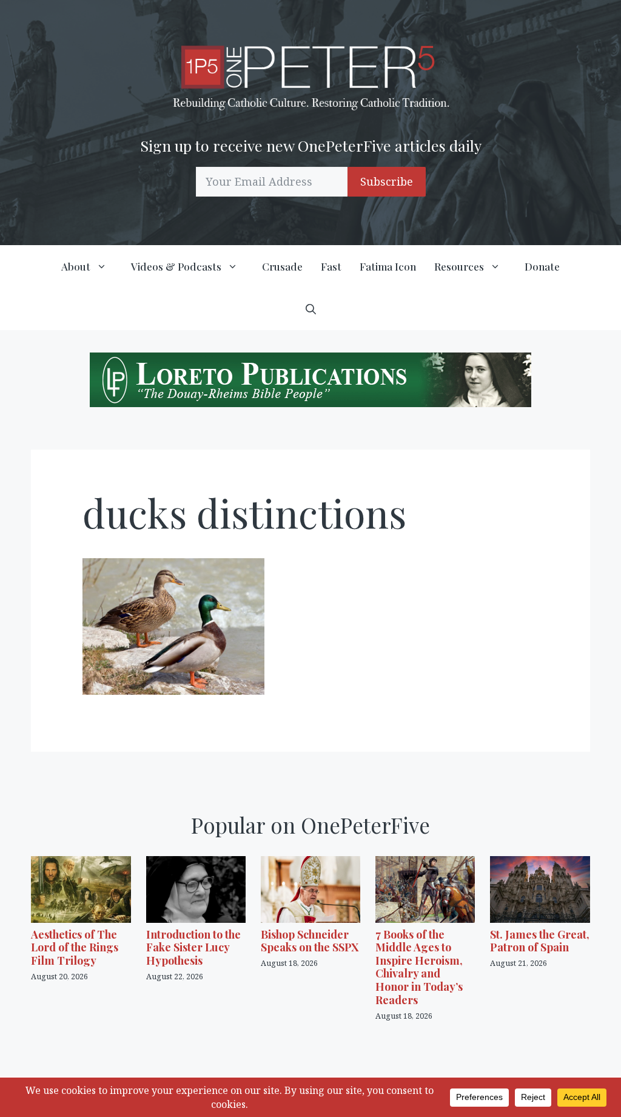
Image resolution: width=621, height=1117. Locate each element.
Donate (542, 266)
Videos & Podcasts (176, 266)
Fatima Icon (388, 266)
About (75, 266)
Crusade (282, 266)
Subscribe (386, 181)
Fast (331, 266)
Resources (459, 266)
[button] (311, 309)
